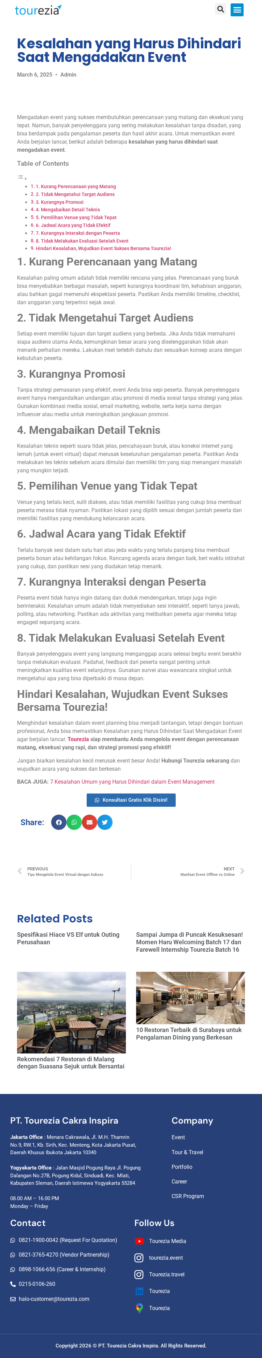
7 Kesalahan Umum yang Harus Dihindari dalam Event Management (132, 782)
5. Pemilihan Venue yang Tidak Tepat (76, 217)
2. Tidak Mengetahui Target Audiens (75, 194)
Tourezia (78, 739)
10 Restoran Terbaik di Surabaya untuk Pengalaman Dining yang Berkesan (189, 1033)
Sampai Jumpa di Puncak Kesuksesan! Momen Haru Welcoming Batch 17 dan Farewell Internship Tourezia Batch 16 (189, 942)
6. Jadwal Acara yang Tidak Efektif (73, 225)
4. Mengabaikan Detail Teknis (68, 210)
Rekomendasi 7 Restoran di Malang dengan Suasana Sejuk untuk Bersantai (71, 1063)
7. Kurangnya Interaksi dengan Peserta (78, 233)
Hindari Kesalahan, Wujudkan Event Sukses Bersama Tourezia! (103, 248)
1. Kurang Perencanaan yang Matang (76, 187)
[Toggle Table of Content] (22, 178)
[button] (237, 9)
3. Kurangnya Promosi (60, 202)
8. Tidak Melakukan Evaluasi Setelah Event (82, 241)
